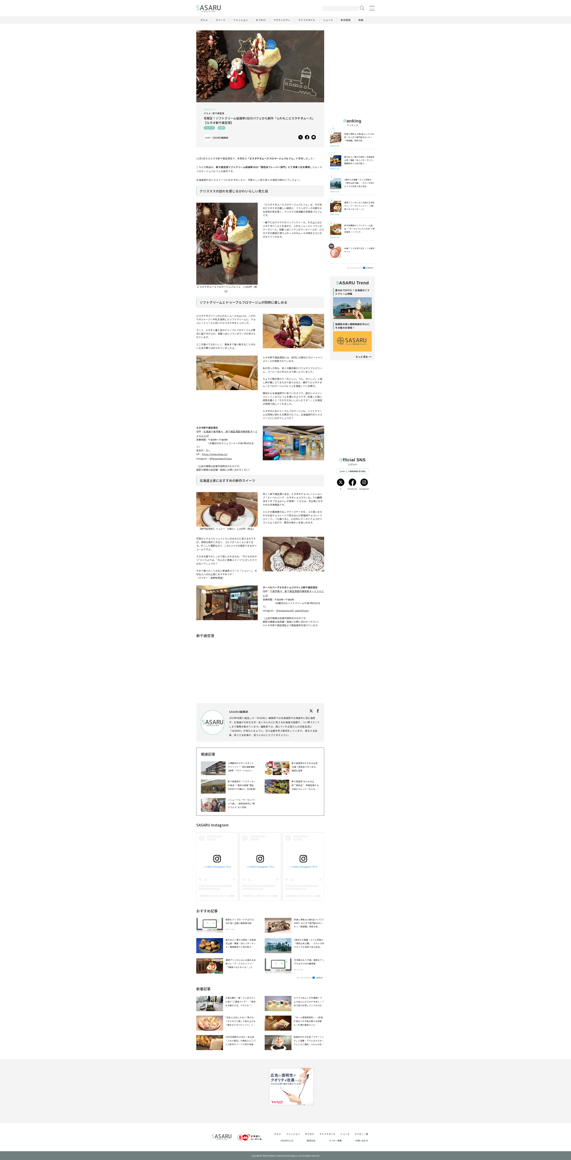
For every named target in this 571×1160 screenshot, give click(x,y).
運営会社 (311, 1140)
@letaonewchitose (221, 458)
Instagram (364, 488)
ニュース (344, 1133)
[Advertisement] (352, 49)
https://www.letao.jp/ (215, 454)
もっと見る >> (364, 356)
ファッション (293, 1133)
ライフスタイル (327, 1133)
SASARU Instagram (212, 824)
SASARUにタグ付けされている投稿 (217, 896)
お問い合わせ (361, 1140)
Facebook (352, 488)
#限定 (221, 128)
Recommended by (304, 977)
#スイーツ (209, 128)
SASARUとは (287, 1140)
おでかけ (309, 1133)
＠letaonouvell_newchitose (292, 610)
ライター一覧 (361, 1133)
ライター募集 (335, 1140)
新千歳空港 (218, 113)
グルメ (277, 1133)
